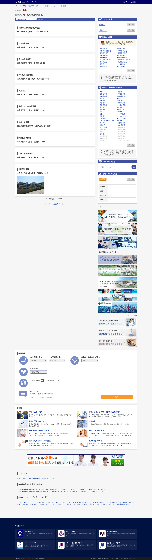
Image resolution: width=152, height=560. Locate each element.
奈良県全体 (54, 489)
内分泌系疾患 (122, 57)
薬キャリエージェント (48, 504)
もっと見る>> (132, 315)
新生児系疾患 (122, 62)
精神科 (120, 92)
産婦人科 (121, 109)
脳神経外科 (122, 103)
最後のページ (58, 204)
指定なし (103, 30)
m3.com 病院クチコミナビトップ (50, 6)
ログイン (125, 2)
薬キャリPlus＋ (95, 504)
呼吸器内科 (122, 94)
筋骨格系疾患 (104, 55)
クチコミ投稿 (21, 478)
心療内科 (102, 118)
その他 (102, 134)
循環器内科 (122, 96)
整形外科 (102, 100)
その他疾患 (122, 66)
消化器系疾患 (122, 53)
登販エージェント (108, 504)
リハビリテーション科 (107, 120)
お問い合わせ (124, 558)
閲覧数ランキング (48, 478)
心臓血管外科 (122, 105)
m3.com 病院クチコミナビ (81, 502)
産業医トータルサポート (31, 504)
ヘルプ (117, 558)
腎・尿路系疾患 (105, 60)
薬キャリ (61, 504)
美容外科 (102, 103)
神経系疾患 (103, 48)
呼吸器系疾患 (122, 51)
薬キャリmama (82, 504)
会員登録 (133, 2)
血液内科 (102, 123)
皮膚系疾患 (122, 55)
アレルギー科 (122, 116)
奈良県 (102, 24)
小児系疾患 (103, 64)
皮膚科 (120, 107)
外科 (119, 98)
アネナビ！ (113, 502)
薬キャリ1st (71, 504)
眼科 (101, 114)
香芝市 (103, 489)
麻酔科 (120, 120)
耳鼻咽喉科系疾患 (105, 51)
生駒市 (82, 489)
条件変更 (102, 179)
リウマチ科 (122, 118)
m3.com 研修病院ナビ (100, 502)
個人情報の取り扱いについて (106, 558)
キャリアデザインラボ (63, 502)
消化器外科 (122, 123)
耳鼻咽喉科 (122, 114)
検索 (116, 397)
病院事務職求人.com (123, 504)
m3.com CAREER (23, 502)
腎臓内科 (102, 125)
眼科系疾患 (122, 48)
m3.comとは (133, 558)
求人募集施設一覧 (34, 478)
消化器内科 (103, 96)
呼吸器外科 (103, 105)
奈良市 (64, 489)
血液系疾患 (103, 62)
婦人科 (120, 111)
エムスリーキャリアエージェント (42, 502)
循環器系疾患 (104, 53)
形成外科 (121, 100)
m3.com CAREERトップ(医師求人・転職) (26, 6)
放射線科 (102, 116)
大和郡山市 (92, 489)
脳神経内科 (103, 94)
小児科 (102, 98)
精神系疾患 (103, 66)
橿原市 (73, 489)
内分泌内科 (122, 125)
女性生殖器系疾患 (124, 60)
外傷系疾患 (122, 64)
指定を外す (131, 24)
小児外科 (102, 107)
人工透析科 (103, 127)
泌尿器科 (102, 109)
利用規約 (93, 558)
